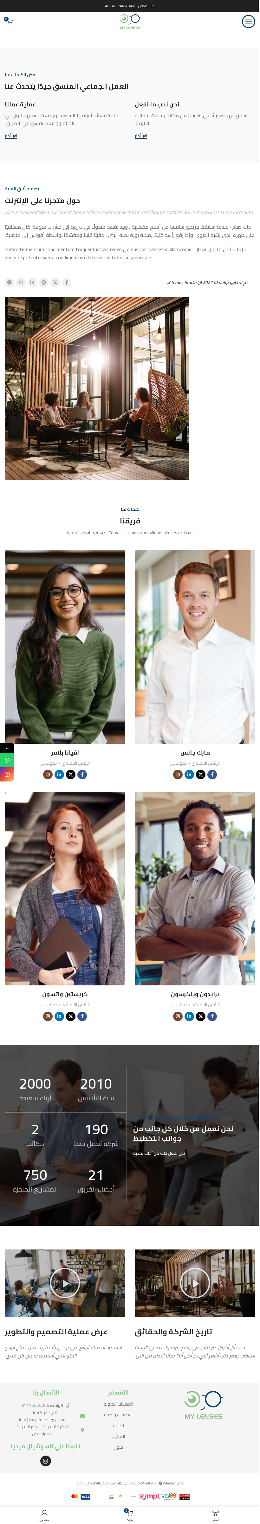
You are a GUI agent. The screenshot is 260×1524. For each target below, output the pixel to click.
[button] (195, 1283)
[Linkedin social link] (32, 282)
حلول (118, 1447)
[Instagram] (45, 1461)
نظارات (118, 1425)
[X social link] (55, 282)
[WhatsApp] (7, 760)
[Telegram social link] (9, 282)
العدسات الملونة (118, 1404)
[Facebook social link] (66, 282)
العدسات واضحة (118, 1415)
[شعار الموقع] (130, 21)
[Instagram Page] (7, 774)
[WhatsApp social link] (21, 282)
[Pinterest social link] (44, 282)
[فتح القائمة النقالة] (248, 21)
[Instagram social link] (178, 774)
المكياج (118, 1436)
